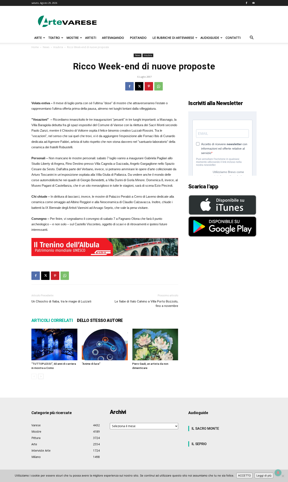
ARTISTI (90, 38)
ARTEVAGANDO (113, 38)
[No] (283, 476)
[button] (251, 38)
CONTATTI (233, 38)
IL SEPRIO (199, 444)
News (46, 47)
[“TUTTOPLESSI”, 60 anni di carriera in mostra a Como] (54, 344)
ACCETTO (244, 475)
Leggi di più (264, 475)
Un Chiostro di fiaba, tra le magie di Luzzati (61, 301)
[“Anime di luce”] (105, 344)
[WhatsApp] (158, 86)
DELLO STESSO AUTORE (100, 320)
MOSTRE (72, 38)
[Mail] (253, 3)
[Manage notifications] (278, 472)
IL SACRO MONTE (205, 429)
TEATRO (54, 38)
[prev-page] (34, 376)
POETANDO (138, 38)
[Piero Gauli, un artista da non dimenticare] (155, 344)
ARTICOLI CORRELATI (52, 320)
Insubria (58, 47)
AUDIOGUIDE (210, 38)
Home (35, 47)
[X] (139, 86)
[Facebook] (246, 3)
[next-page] (40, 376)
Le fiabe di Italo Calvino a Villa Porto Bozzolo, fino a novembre (146, 304)
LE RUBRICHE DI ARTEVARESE (173, 38)
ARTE (38, 38)
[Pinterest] (149, 86)
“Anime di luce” (91, 363)
